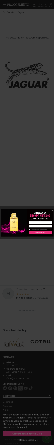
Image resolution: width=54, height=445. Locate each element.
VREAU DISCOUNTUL (40, 232)
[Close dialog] (52, 210)
